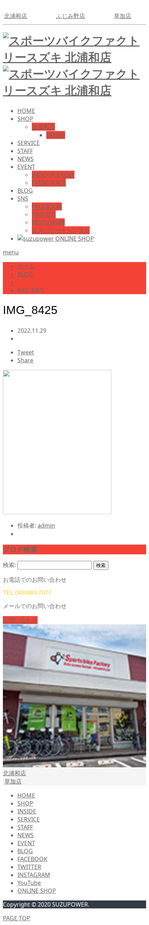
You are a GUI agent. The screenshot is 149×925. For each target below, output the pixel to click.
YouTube (29, 883)
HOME (26, 111)
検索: (9, 565)
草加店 (122, 16)
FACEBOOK (47, 206)
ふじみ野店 (70, 16)
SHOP (25, 119)
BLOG (25, 191)
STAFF (25, 151)
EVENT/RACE (49, 183)
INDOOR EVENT (53, 175)
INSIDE (55, 135)
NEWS (25, 159)
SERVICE (28, 143)
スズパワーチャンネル (61, 230)
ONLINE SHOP (36, 891)
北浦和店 (15, 16)
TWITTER (44, 214)
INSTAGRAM (48, 222)
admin (46, 525)
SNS (22, 198)
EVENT (26, 167)
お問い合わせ (20, 620)
